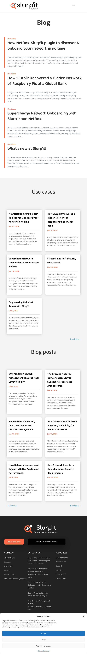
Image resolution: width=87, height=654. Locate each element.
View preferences (43, 646)
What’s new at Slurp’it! (26, 148)
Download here (14, 542)
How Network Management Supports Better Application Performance (24, 469)
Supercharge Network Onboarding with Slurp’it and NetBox (41, 116)
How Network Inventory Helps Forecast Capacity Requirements (60, 469)
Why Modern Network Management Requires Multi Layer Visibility (24, 378)
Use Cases (11, 38)
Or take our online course (47, 542)
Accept (43, 633)
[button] (83, 616)
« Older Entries (12, 506)
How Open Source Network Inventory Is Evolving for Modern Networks (62, 426)
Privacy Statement (43, 651)
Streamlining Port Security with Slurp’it (61, 261)
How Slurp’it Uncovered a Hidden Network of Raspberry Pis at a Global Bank (44, 81)
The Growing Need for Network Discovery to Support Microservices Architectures (59, 380)
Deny (43, 639)
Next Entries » (75, 339)
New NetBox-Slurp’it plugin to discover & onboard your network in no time (43, 46)
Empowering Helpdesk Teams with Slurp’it (21, 304)
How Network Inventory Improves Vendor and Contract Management (22, 426)
